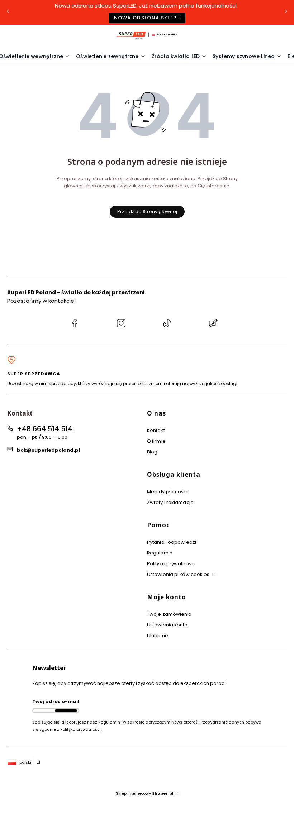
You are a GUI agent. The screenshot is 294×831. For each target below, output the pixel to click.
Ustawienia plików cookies (179, 574)
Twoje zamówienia (169, 614)
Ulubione (157, 635)
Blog (152, 451)
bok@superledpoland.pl (48, 450)
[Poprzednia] (7, 12)
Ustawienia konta (167, 624)
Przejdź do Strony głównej (147, 211)
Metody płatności (167, 491)
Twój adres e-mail (55, 701)
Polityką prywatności (80, 729)
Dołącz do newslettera (66, 710)
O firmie (156, 441)
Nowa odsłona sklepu (147, 17)
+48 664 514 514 (44, 429)
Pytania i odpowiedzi (171, 542)
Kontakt (156, 430)
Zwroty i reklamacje (170, 502)
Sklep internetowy (145, 793)
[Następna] (286, 12)
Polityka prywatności (171, 563)
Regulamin (159, 552)
